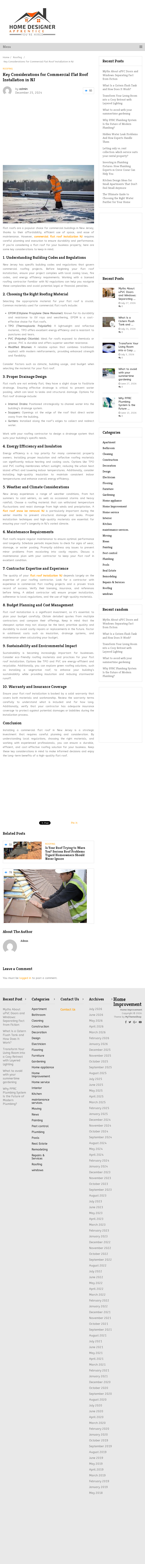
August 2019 (98, 1452)
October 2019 (98, 1440)
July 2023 (95, 1201)
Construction (110, 460)
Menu (7, 47)
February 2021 (99, 1370)
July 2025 (95, 1079)
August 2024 (98, 1143)
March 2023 (97, 1224)
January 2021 (98, 1376)
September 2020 (100, 1393)
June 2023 (96, 1207)
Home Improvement (115, 506)
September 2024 (100, 1137)
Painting (107, 547)
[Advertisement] (65, 125)
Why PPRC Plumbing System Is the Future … (126, 403)
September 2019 (100, 1446)
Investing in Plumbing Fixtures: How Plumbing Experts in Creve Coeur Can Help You (119, 168)
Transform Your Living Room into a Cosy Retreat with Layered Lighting (120, 647)
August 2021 (98, 1335)
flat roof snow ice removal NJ (23, 511)
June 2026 (96, 1015)
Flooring (107, 483)
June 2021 (96, 1347)
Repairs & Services (114, 582)
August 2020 (98, 1399)
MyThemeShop (133, 1016)
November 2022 (100, 1248)
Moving (107, 535)
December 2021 (100, 1312)
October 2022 (98, 1254)
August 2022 (98, 1265)
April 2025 (96, 1096)
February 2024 (99, 1160)
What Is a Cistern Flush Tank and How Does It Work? (120, 87)
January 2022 (98, 1306)
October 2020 (98, 1388)
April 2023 (96, 1219)
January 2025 (98, 1114)
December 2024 (100, 1119)
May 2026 (96, 1020)
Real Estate (109, 570)
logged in (25, 978)
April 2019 (96, 1469)
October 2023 (98, 1184)
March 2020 (97, 1423)
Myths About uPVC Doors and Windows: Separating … (127, 294)
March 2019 (97, 1475)
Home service (111, 512)
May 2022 (96, 1283)
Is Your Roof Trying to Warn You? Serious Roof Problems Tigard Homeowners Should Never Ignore (65, 853)
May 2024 (96, 1149)
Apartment (109, 442)
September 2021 (100, 1329)
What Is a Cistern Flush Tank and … (126, 321)
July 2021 (95, 1341)
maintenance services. (116, 530)
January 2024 (98, 1166)
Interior (107, 518)
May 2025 (96, 1090)
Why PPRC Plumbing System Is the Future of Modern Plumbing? (120, 672)
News (106, 541)
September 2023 (100, 1189)
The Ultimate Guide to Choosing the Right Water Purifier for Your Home (118, 198)
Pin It (74, 822)
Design (107, 471)
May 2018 (96, 1493)
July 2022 (95, 1271)
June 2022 (96, 1277)
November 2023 (100, 1178)
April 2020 (96, 1417)
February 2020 (99, 1428)
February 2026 (99, 1038)
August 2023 (98, 1195)
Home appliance (112, 500)
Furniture (108, 489)
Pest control (110, 553)
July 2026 (95, 1009)
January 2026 (98, 1044)
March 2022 (97, 1294)
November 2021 (100, 1318)
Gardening (109, 495)
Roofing (8, 68)
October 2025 (98, 1061)
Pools (106, 565)
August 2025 (98, 1073)
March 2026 (97, 1032)
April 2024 (96, 1154)
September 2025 (100, 1067)
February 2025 (99, 1108)
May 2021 (96, 1353)
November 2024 (100, 1125)
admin (23, 89)
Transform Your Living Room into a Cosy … (128, 347)
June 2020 (96, 1411)
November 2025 (100, 1055)
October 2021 (98, 1324)
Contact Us (67, 1009)
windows (108, 594)
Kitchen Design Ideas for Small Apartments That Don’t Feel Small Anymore (120, 184)
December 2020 (100, 1382)
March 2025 (97, 1102)
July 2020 (95, 1405)
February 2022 (99, 1300)
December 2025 (100, 1049)
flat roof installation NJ (46, 575)
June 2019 (96, 1458)
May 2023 (96, 1213)
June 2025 (96, 1084)
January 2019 (98, 1487)
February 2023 (99, 1230)
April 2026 (96, 1026)
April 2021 (96, 1358)
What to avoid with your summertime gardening (127, 374)
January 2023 (98, 1236)
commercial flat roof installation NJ (58, 236)
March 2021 (97, 1364)
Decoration (109, 465)
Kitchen (107, 524)
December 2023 (100, 1172)
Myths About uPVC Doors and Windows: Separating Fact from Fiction (120, 75)
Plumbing (108, 559)
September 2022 (100, 1259)
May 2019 (96, 1463)
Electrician (109, 477)
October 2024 (98, 1131)
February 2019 (99, 1481)
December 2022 (100, 1242)
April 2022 (96, 1289)
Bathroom (109, 448)
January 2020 (98, 1434)
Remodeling (110, 576)
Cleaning (108, 454)
